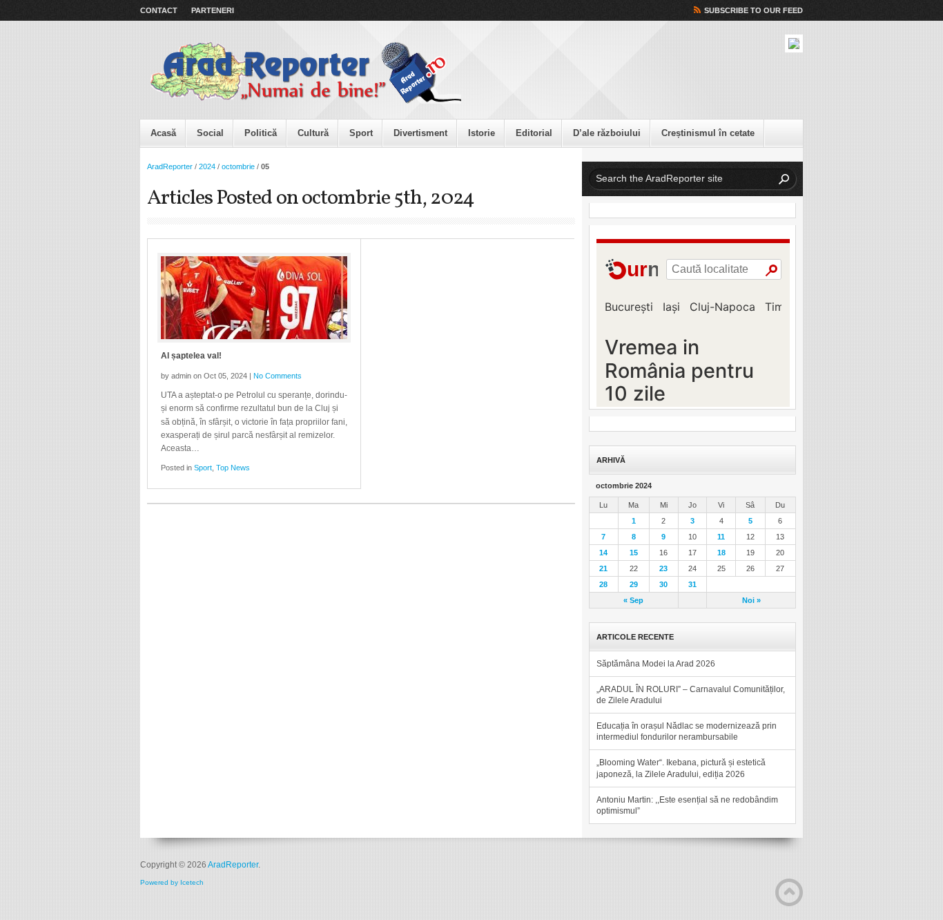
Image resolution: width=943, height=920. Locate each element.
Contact (158, 10)
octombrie (238, 166)
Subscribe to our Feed (753, 10)
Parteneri (212, 10)
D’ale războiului (607, 133)
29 (634, 584)
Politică (260, 133)
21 (603, 568)
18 (721, 552)
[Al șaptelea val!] (254, 298)
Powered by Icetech (172, 882)
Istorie (481, 133)
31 (692, 584)
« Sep (633, 600)
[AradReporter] (305, 73)
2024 (207, 166)
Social (210, 133)
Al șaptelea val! (191, 356)
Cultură (313, 133)
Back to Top (789, 892)
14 (603, 552)
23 (663, 568)
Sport (361, 133)
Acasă (163, 133)
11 (721, 537)
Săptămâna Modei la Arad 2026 (655, 664)
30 (663, 584)
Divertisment (420, 133)
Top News (233, 467)
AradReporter (170, 166)
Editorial (534, 133)
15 (634, 552)
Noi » (751, 600)
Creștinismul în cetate (708, 133)
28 (603, 584)
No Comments (277, 376)
